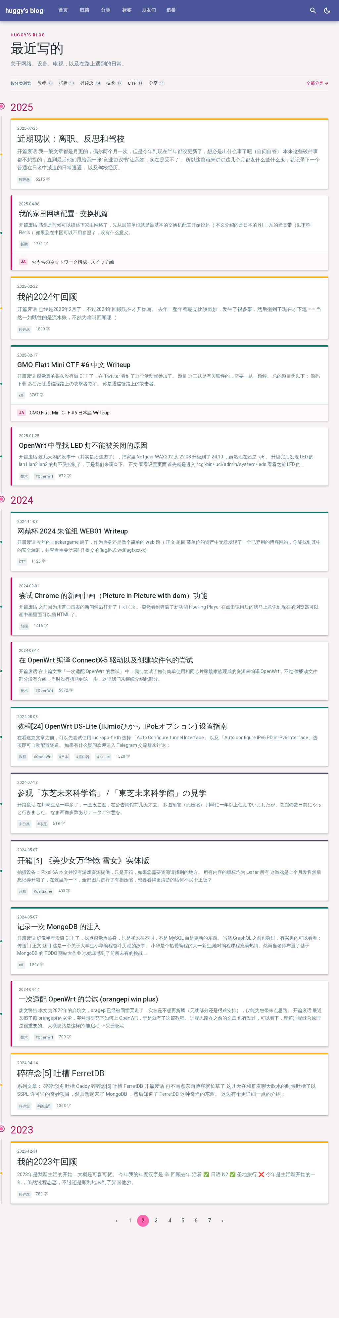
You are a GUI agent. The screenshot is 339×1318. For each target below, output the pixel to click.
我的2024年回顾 (47, 297)
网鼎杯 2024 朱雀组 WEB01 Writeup (72, 531)
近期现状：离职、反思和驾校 (71, 139)
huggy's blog (24, 11)
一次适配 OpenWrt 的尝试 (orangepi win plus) (88, 999)
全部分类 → (317, 83)
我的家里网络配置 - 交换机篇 (63, 214)
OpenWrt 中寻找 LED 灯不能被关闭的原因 (83, 445)
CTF (22, 562)
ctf (21, 395)
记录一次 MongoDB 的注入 (58, 927)
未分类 (24, 824)
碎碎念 (24, 180)
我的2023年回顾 (47, 1162)
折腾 (24, 244)
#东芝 (42, 824)
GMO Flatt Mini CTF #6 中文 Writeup (73, 365)
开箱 (22, 891)
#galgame (43, 891)
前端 (24, 626)
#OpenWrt (44, 476)
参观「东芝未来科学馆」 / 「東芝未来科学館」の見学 (112, 792)
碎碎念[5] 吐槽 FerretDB (60, 1073)
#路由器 (82, 757)
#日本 (64, 757)
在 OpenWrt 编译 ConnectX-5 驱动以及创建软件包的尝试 (106, 660)
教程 (22, 757)
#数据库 (44, 1106)
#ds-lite (103, 757)
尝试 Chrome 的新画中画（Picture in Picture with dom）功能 (113, 596)
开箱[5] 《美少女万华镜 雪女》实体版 (83, 860)
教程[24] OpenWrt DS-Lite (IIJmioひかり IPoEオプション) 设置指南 (122, 726)
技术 (24, 476)
